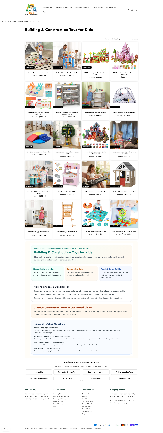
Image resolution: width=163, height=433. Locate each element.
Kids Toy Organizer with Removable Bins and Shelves (67, 113)
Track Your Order (87, 401)
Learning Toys (58, 401)
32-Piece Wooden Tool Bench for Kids (67, 73)
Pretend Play (96, 378)
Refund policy (43, 428)
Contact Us (85, 394)
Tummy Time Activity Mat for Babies (124, 112)
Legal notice (97, 428)
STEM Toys (67, 378)
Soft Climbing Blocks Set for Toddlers (39, 152)
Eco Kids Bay (33, 428)
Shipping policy (74, 428)
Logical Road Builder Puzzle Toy (96, 231)
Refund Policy (86, 409)
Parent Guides (124, 378)
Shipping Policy (87, 406)
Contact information (86, 428)
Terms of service (63, 428)
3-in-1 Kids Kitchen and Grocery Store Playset (38, 192)
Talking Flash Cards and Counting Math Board (38, 113)
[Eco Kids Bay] (31, 10)
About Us (85, 399)
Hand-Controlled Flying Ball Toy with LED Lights (124, 153)
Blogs (84, 414)
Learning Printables (95, 372)
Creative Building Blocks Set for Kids (124, 231)
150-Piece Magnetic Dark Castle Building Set (96, 153)
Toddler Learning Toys (124, 372)
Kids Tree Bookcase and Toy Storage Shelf (67, 153)
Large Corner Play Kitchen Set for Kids (38, 232)
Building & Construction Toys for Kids (24, 21)
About (55, 406)
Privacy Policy (87, 411)
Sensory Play (38, 372)
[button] (128, 10)
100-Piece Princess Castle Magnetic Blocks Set (124, 73)
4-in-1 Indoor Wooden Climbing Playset (67, 232)
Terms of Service (87, 404)
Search (84, 396)
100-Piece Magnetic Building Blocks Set (95, 73)
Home (4, 21)
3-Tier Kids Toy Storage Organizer (95, 112)
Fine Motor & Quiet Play (67, 372)
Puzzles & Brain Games (39, 378)
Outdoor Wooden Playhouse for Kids (124, 192)
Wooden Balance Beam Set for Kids (39, 73)
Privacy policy (53, 428)
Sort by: (107, 39)
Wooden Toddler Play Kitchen (67, 192)
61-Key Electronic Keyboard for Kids (95, 192)
